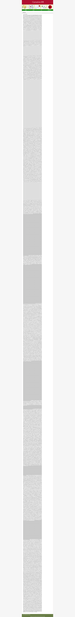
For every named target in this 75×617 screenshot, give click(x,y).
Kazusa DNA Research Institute (26, 614)
